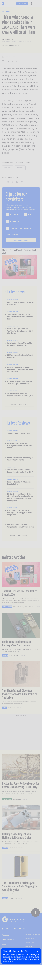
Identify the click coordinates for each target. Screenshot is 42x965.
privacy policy (21, 958)
